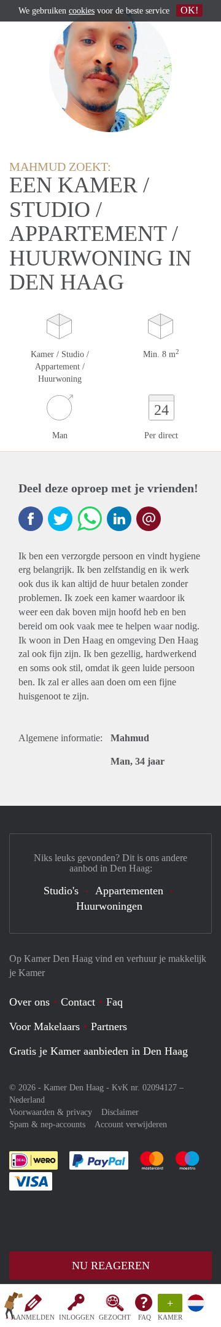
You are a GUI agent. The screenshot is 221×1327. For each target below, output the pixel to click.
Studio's (61, 890)
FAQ (144, 1317)
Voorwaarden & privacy (50, 1112)
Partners (109, 1026)
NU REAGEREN (111, 1265)
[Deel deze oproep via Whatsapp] (89, 518)
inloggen (77, 1317)
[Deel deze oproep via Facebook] (30, 518)
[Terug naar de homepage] (13, 1308)
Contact (78, 1002)
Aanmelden (33, 1317)
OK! (189, 10)
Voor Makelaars (44, 1026)
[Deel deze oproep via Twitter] (60, 518)
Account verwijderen (131, 1124)
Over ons (29, 1002)
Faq (114, 1002)
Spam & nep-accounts (47, 1124)
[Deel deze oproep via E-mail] (148, 518)
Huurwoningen (109, 906)
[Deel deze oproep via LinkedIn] (119, 518)
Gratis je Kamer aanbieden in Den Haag (98, 1051)
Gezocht (115, 1317)
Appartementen (129, 890)
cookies (82, 10)
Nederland (27, 1100)
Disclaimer (120, 1112)
